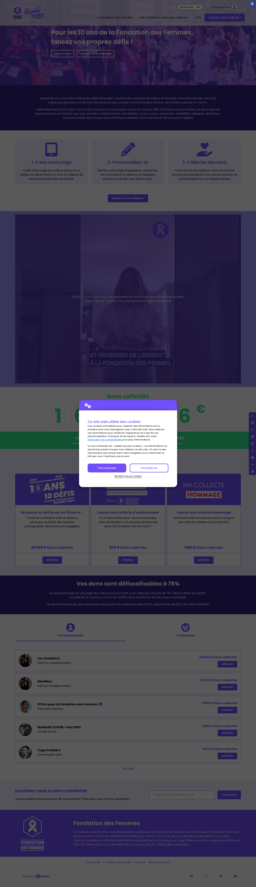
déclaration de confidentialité (105, 439)
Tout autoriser (107, 468)
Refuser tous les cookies (128, 476)
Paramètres (149, 468)
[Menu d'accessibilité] (252, 4)
